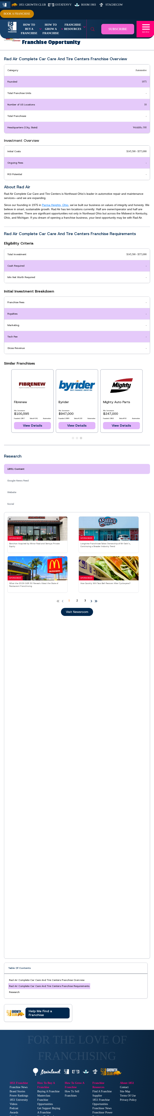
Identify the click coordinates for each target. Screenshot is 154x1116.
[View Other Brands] (73, 438)
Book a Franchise (17, 13)
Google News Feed (18, 480)
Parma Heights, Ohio (55, 205)
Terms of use (128, 1095)
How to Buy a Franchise (29, 29)
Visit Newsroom (77, 612)
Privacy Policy (128, 1099)
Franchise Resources (72, 27)
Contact (124, 1087)
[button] (38, 1013)
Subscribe (117, 29)
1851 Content (15, 469)
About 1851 (127, 1082)
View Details (77, 425)
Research (14, 992)
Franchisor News (101, 1108)
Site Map (125, 1091)
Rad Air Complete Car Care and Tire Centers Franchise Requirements (49, 986)
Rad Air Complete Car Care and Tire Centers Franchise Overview (47, 980)
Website (11, 492)
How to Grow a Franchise (51, 29)
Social (10, 504)
